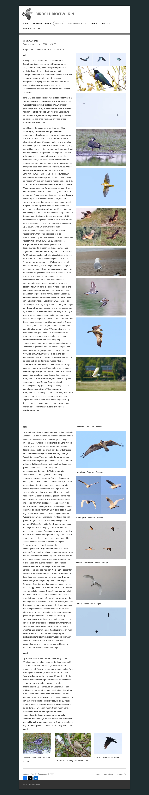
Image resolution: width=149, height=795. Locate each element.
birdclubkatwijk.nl (55, 13)
